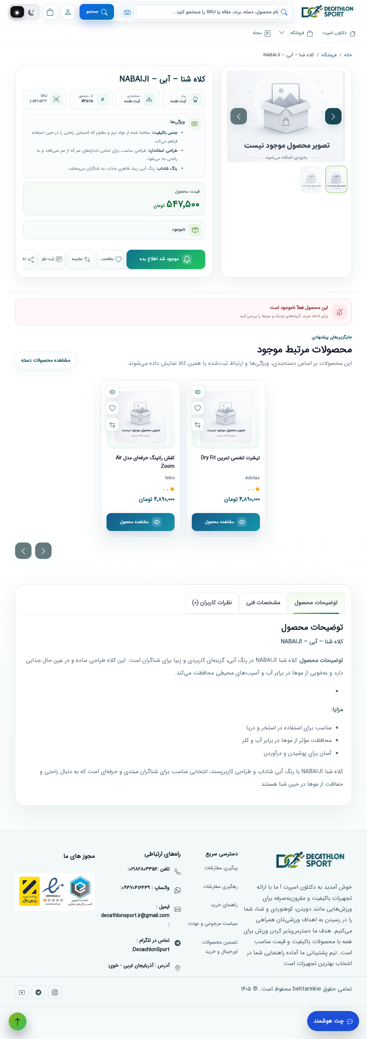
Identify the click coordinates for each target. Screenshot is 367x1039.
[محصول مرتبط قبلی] (23, 550)
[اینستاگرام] (55, 992)
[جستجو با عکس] (127, 12)
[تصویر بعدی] (333, 116)
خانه (348, 55)
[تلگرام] (38, 992)
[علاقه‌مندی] (198, 408)
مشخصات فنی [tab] (263, 602)
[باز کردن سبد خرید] (50, 11)
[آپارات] (22, 992)
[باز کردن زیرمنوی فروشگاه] (281, 33)
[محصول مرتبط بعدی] (43, 550)
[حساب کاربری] (67, 11)
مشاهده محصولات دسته (45, 360)
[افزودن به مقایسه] (198, 424)
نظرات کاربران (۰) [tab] (212, 602)
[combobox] (207, 11)
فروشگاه (329, 55)
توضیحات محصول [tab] (316, 602)
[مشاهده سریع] (198, 391)
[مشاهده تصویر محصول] (286, 116)
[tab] (17, 12)
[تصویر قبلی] (238, 116)
